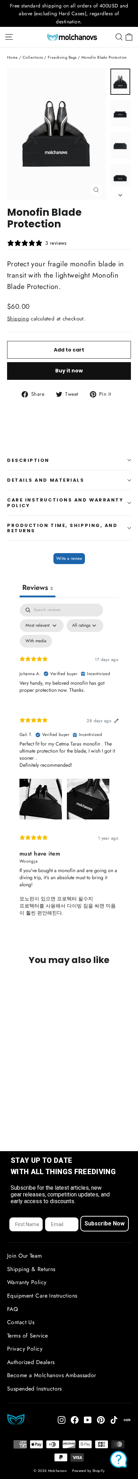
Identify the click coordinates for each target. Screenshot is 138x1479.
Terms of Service (27, 1336)
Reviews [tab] (37, 587)
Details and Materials (46, 480)
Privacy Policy (24, 1349)
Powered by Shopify (88, 1470)
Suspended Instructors (34, 1389)
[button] (40, 798)
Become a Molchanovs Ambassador (51, 1375)
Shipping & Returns (31, 1269)
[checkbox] (36, 641)
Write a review (69, 558)
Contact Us (20, 1322)
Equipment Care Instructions (42, 1296)
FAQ (12, 1309)
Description (28, 460)
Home (12, 57)
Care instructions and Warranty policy (65, 502)
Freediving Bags (62, 57)
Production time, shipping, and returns (62, 528)
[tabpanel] (69, 765)
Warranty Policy (26, 1282)
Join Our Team (24, 1256)
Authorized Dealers (31, 1362)
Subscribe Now (105, 1223)
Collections (33, 57)
